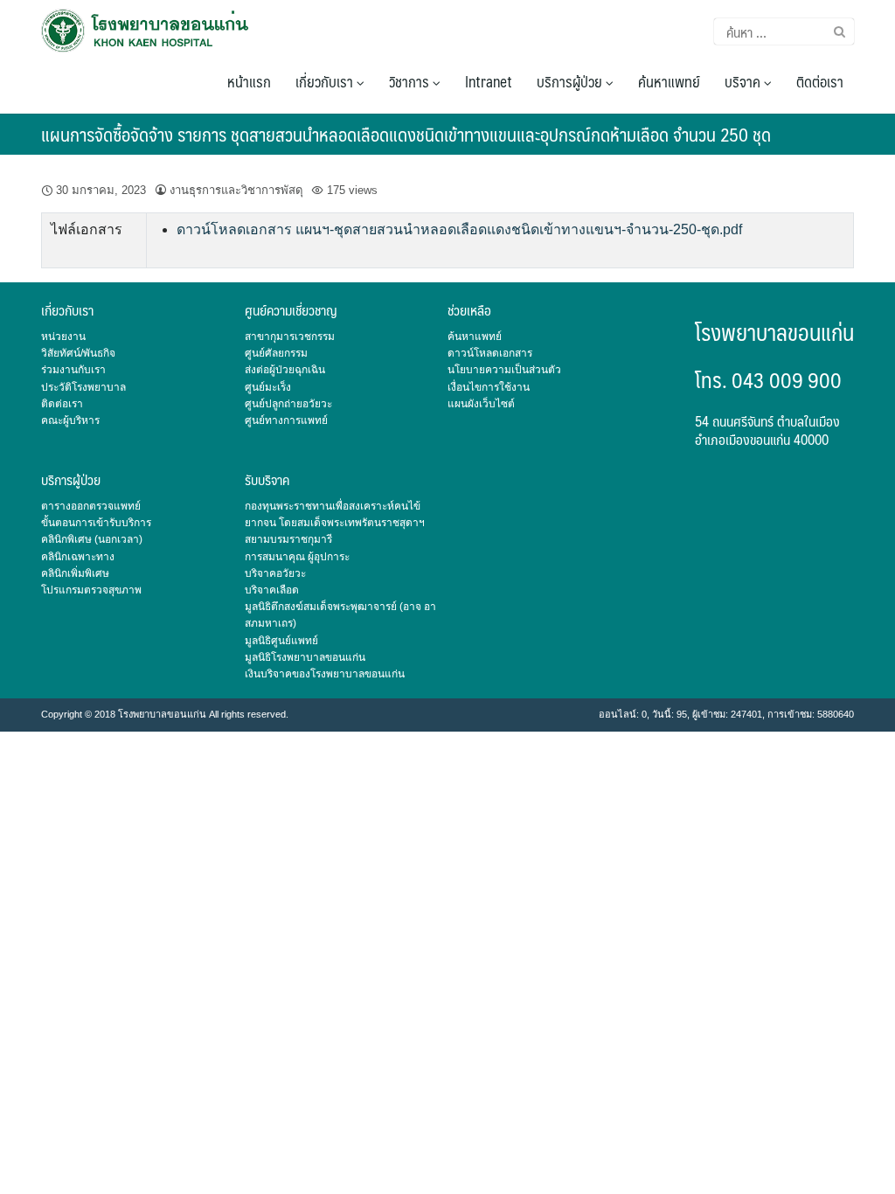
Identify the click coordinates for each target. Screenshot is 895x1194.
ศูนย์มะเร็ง (268, 387)
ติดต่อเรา (819, 81)
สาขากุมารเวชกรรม (290, 336)
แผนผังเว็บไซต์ (481, 404)
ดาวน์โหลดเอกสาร (490, 353)
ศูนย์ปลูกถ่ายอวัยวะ (288, 404)
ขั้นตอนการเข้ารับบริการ (96, 523)
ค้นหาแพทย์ (669, 81)
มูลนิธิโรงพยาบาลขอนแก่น (305, 657)
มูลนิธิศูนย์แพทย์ (281, 641)
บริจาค (744, 81)
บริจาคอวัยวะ (275, 573)
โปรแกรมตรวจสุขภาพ (91, 590)
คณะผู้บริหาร (70, 420)
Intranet (488, 81)
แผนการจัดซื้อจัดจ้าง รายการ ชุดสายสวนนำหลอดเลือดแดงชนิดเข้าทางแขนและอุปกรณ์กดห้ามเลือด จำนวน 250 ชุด (406, 134)
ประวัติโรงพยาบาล (83, 387)
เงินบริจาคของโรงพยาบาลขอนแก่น (325, 674)
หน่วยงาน (63, 336)
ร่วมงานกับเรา (73, 370)
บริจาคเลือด (272, 590)
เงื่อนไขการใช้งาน (489, 387)
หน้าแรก (249, 81)
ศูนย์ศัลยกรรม (276, 353)
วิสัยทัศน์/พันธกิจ (78, 353)
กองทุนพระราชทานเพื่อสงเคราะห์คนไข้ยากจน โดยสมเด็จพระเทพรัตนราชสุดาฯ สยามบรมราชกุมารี (335, 522)
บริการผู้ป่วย (571, 81)
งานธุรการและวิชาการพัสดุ (236, 190)
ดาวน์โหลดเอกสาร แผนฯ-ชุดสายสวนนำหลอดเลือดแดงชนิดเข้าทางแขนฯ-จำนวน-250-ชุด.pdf (459, 229)
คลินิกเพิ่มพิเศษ (75, 573)
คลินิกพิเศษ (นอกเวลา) (91, 539)
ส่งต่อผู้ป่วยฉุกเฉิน (285, 370)
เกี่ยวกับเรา (326, 81)
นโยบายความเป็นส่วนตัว (504, 370)
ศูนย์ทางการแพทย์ (286, 420)
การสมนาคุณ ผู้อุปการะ (297, 557)
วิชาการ (411, 81)
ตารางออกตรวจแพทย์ (91, 506)
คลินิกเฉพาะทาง (77, 557)
